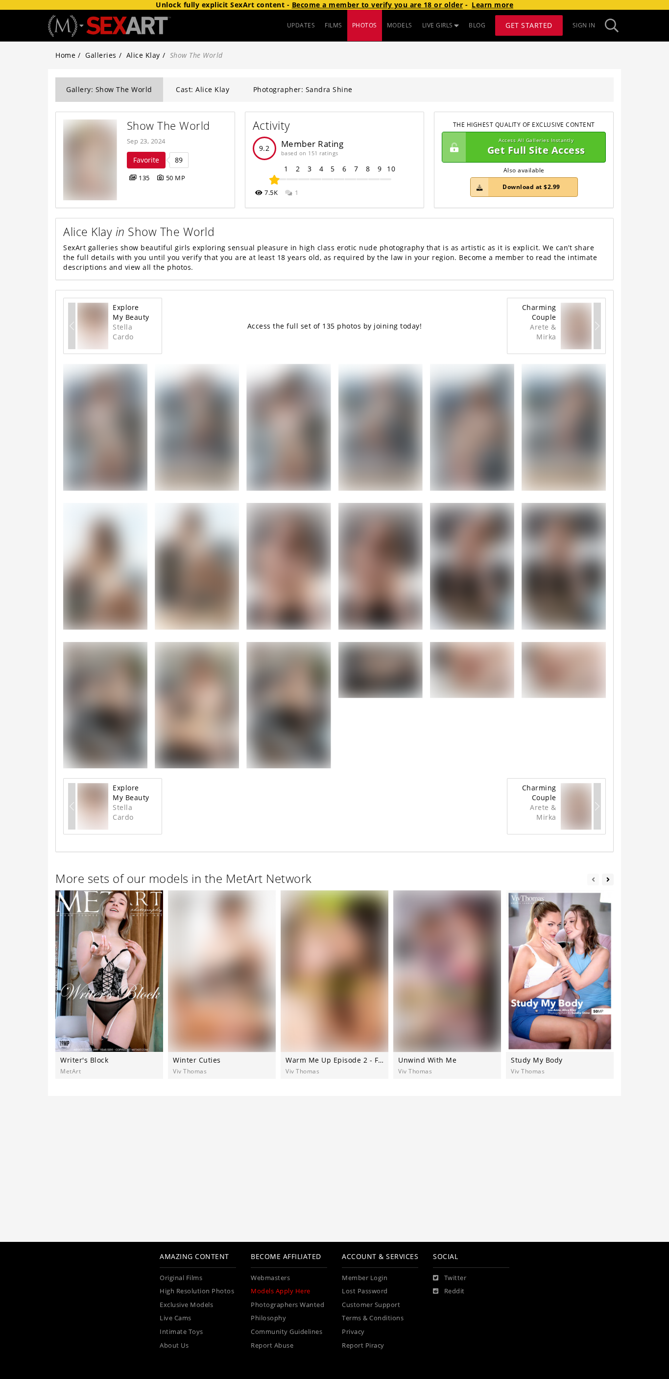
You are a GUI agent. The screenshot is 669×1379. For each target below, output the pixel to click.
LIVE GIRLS (437, 25)
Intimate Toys (181, 1332)
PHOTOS (364, 25)
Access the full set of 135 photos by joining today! (334, 326)
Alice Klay (143, 55)
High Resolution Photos (197, 1291)
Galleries (101, 55)
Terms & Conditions (373, 1318)
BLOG (477, 25)
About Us (174, 1345)
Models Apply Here (281, 1291)
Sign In (584, 25)
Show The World (168, 125)
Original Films (181, 1278)
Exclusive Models (186, 1305)
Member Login (364, 1278)
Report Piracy (363, 1345)
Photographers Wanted (287, 1305)
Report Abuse (272, 1345)
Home (65, 55)
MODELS (399, 25)
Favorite (146, 160)
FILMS (333, 25)
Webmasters (270, 1278)
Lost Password (365, 1291)
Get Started (528, 25)
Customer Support (371, 1305)
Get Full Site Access (536, 147)
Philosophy (268, 1318)
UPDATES (301, 25)
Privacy (353, 1332)
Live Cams (175, 1318)
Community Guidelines (286, 1332)
